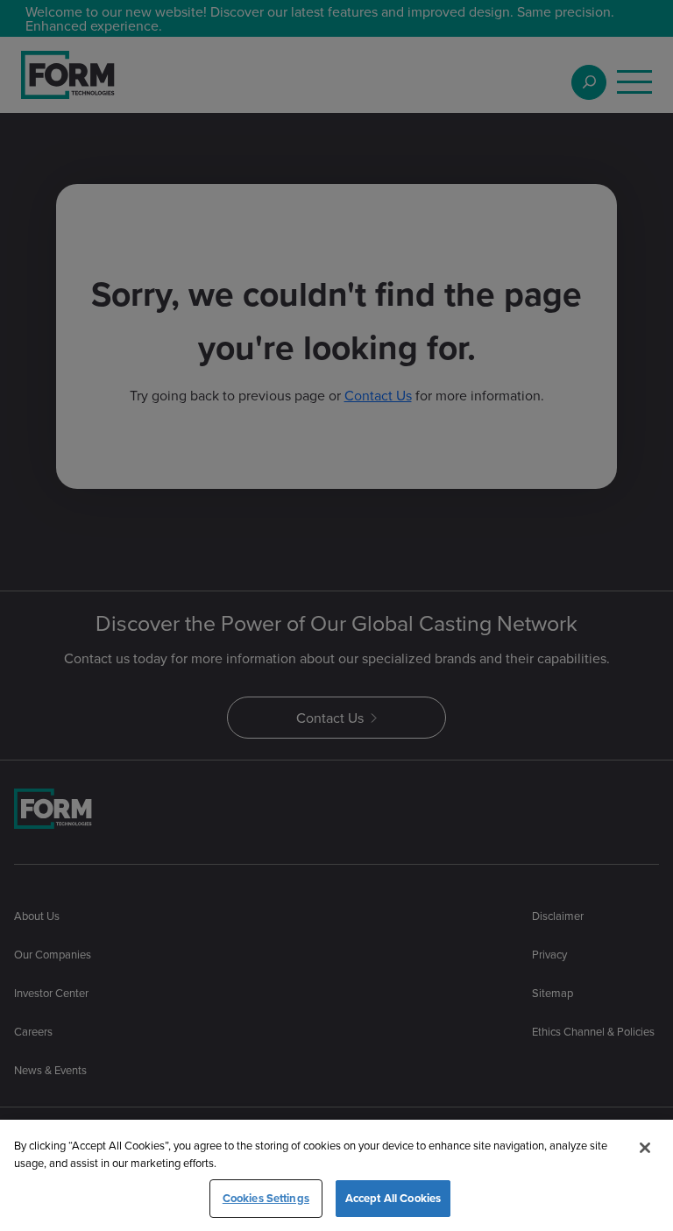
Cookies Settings (266, 1198)
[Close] (645, 1147)
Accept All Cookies (393, 1198)
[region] (336, 1175)
